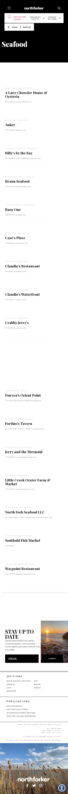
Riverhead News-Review (21, 713)
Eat (36, 681)
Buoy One (13, 209)
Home (15, 27)
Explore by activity (35, 18)
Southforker (14, 706)
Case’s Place (15, 237)
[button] (61, 787)
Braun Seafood (17, 181)
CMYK (58, 736)
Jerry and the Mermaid (23, 451)
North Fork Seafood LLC (25, 512)
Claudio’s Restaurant (22, 266)
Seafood (27, 27)
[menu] (9, 8)
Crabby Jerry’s (17, 322)
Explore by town (52, 18)
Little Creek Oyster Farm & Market (27, 482)
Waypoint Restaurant (22, 568)
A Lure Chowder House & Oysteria (26, 94)
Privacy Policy (39, 724)
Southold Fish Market (22, 540)
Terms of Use (23, 724)
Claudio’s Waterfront (22, 294)
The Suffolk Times (17, 709)
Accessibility (54, 724)
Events (11, 684)
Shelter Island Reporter (21, 716)
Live (9, 688)
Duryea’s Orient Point (23, 395)
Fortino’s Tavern (18, 423)
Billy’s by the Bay (19, 153)
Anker (10, 124)
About (37, 688)
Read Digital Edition (19, 681)
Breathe (11, 691)
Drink (37, 684)
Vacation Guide (20, 18)
